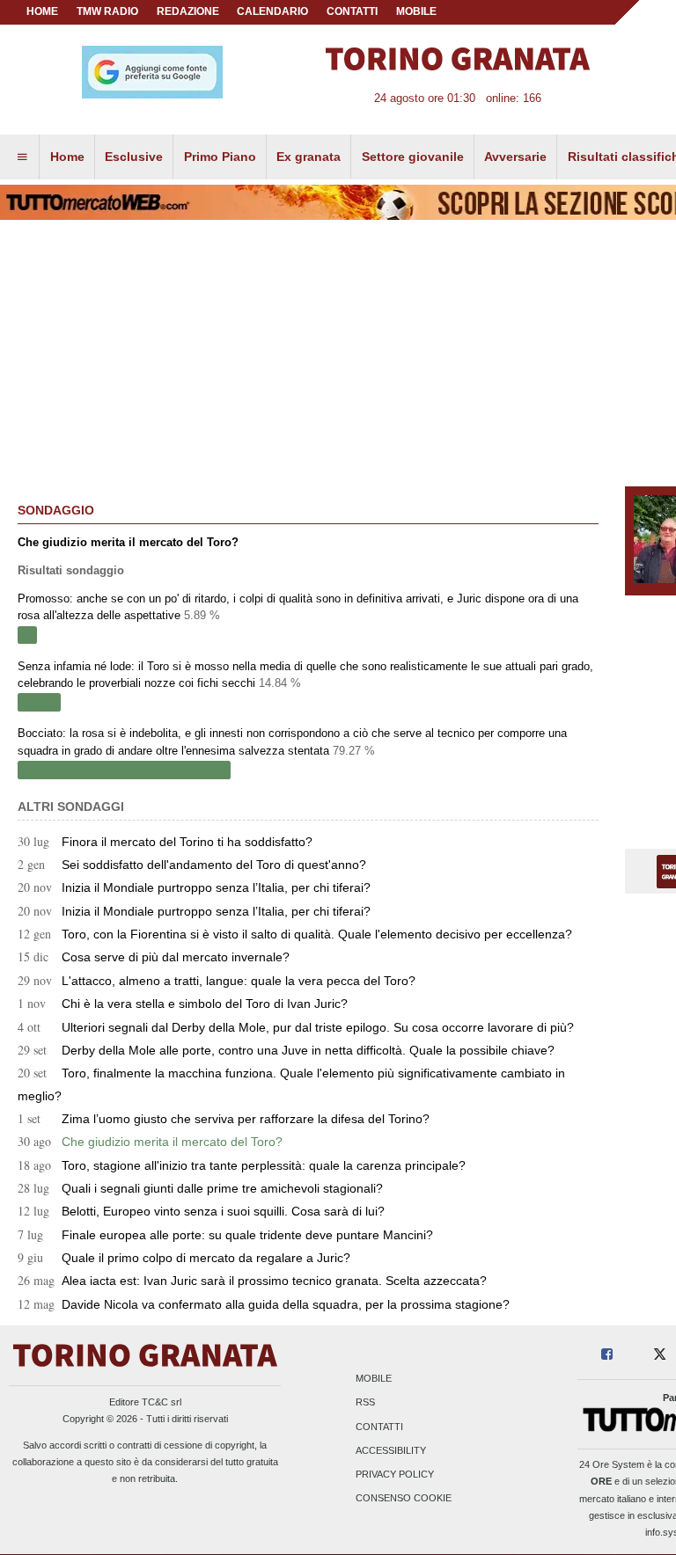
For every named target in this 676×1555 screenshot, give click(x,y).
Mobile (374, 1379)
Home (42, 11)
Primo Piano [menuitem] (220, 157)
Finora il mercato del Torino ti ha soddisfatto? (165, 842)
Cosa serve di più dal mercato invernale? (154, 957)
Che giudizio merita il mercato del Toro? (150, 1142)
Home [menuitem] (67, 157)
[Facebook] (607, 1354)
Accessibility (391, 1450)
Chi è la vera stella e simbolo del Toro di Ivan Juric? (183, 1004)
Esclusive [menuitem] (134, 157)
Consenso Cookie (404, 1498)
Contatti (379, 1426)
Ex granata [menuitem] (308, 157)
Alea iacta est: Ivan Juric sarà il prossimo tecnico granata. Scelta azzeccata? (252, 1281)
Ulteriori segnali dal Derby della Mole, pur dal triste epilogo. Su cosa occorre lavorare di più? (296, 1027)
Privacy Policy (395, 1475)
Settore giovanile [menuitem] (413, 157)
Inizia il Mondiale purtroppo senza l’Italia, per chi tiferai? (194, 887)
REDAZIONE (188, 11)
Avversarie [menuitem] (515, 157)
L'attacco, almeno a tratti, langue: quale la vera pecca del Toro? (216, 981)
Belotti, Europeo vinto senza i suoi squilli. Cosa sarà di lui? (201, 1211)
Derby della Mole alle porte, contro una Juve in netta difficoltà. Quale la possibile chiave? (286, 1050)
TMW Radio (107, 11)
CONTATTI (352, 11)
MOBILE (416, 11)
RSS (365, 1403)
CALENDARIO (272, 11)
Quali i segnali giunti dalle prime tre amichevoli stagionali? (200, 1188)
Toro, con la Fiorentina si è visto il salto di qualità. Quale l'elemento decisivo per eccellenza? (295, 934)
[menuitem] (22, 157)
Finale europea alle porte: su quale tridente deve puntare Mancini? (225, 1235)
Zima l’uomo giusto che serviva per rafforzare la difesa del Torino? (224, 1119)
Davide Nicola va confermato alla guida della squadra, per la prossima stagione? (264, 1304)
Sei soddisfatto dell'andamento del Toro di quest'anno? (192, 865)
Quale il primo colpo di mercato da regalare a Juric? (184, 1258)
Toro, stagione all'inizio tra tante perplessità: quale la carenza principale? (242, 1165)
